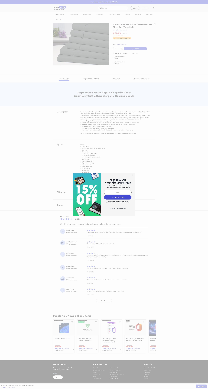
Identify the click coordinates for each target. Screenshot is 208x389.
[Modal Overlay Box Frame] (104, 194)
